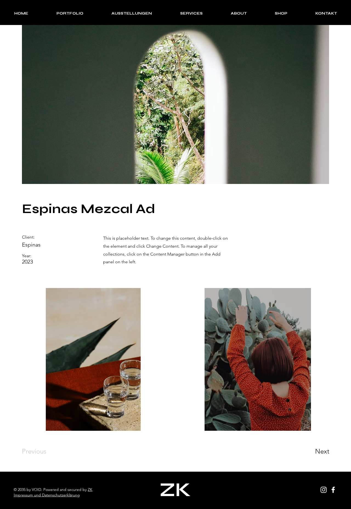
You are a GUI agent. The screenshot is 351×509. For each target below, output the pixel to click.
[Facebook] (333, 490)
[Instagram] (323, 490)
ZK (90, 489)
